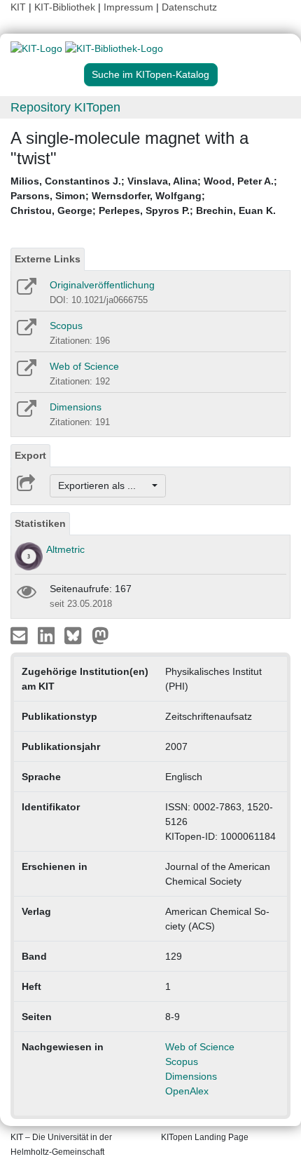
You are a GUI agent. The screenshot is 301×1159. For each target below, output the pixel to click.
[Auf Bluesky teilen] (76, 635)
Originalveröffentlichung (102, 284)
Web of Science (84, 366)
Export (30, 455)
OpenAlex (187, 1091)
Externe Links (47, 258)
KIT (18, 7)
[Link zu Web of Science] (25, 372)
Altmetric (65, 549)
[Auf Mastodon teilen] (100, 635)
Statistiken (40, 523)
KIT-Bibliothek (66, 7)
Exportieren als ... (104, 485)
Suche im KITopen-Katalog (150, 74)
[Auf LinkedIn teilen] (48, 635)
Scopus (66, 325)
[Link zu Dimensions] (25, 413)
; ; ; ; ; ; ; (143, 195)
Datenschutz (189, 7)
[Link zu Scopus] (25, 331)
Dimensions (76, 407)
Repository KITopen (65, 107)
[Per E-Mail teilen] (20, 635)
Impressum (128, 7)
